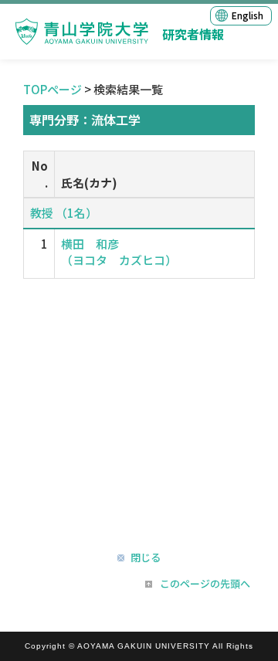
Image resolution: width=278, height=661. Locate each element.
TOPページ (52, 89)
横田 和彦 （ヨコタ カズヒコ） (119, 252)
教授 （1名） (63, 213)
